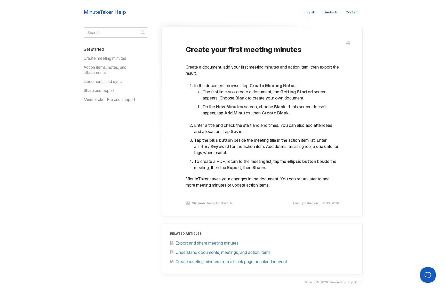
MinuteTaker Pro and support (109, 99)
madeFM (314, 282)
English (309, 12)
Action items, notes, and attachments (105, 70)
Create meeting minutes (105, 58)
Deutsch (330, 12)
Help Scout (354, 282)
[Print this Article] (348, 44)
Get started (94, 49)
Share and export (99, 90)
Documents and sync (103, 81)
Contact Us (224, 203)
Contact (352, 12)
